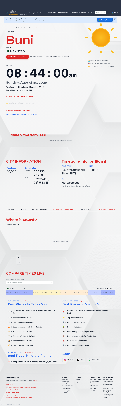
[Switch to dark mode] (30, 12)
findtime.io (12, 11)
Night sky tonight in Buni (29, 114)
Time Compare (63, 12)
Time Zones (74, 12)
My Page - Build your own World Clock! (17, 395)
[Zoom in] (19, 257)
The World (53, 12)
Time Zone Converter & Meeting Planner (66, 381)
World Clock (15, 28)
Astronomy (84, 12)
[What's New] (45, 12)
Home (8, 28)
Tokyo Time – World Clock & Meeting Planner (95, 381)
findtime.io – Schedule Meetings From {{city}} (19, 397)
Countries (24, 28)
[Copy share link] (41, 12)
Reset (112, 286)
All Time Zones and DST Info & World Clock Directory (21, 387)
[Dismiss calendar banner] (115, 19)
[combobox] (7, 283)
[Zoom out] (19, 262)
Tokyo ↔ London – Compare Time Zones (108, 396)
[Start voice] (37, 12)
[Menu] (3, 12)
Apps (77, 382)
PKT (36, 87)
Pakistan (31, 28)
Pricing (78, 379)
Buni (7, 90)
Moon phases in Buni (12, 114)
